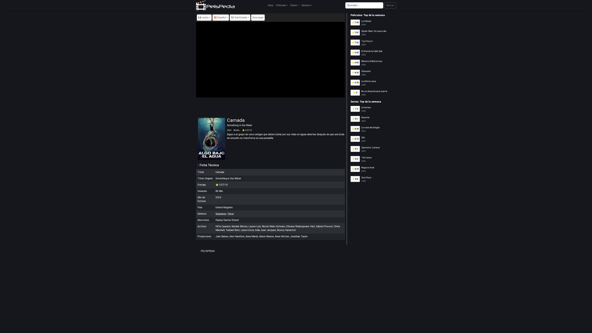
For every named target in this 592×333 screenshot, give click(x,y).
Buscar (390, 5)
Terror (230, 213)
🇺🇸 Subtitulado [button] (239, 17)
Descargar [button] (257, 17)
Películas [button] (281, 5)
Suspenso (221, 213)
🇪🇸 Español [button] (220, 17)
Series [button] (293, 5)
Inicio (270, 5)
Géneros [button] (305, 5)
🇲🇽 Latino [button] (203, 17)
